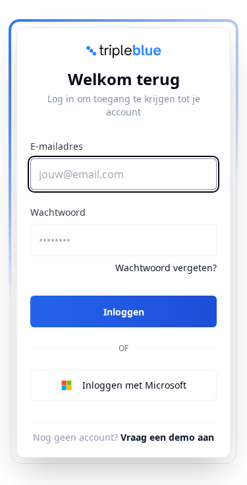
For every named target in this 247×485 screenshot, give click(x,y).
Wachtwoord (58, 212)
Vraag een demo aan (167, 437)
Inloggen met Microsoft (134, 385)
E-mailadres (56, 146)
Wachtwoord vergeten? (166, 267)
